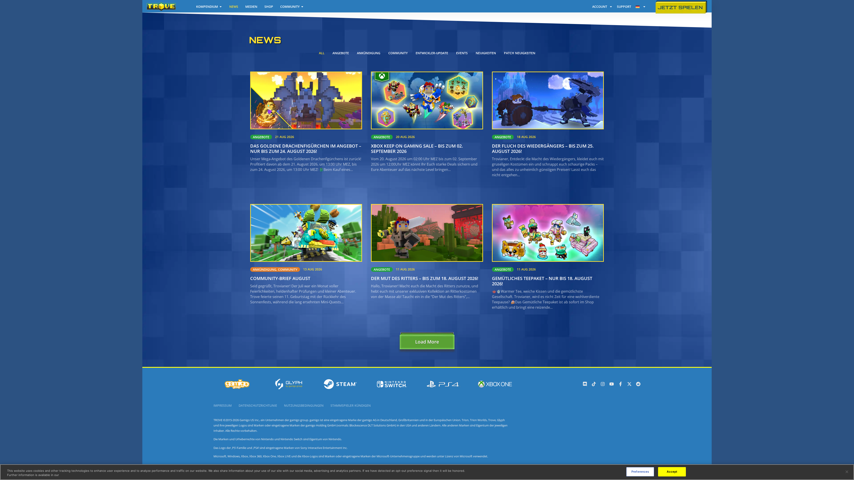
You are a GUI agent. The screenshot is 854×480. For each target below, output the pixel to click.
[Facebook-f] (620, 384)
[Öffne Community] (302, 6)
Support (624, 6)
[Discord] (585, 384)
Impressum (223, 405)
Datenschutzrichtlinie (258, 405)
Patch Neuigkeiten (519, 53)
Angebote (340, 53)
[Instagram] (602, 384)
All (321, 53)
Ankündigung (368, 53)
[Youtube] (611, 384)
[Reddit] (638, 384)
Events (462, 53)
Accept (672, 471)
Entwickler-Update (432, 53)
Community (398, 53)
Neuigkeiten (486, 53)
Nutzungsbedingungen (304, 405)
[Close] (847, 472)
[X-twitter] (629, 384)
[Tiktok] (594, 384)
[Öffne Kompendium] (220, 6)
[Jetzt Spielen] (681, 7)
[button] (427, 343)
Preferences (640, 471)
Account (599, 6)
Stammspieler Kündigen (350, 405)
